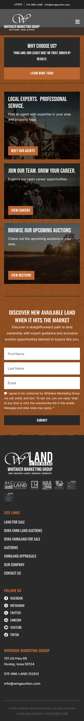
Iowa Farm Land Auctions (23, 530)
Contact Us (12, 573)
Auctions (11, 547)
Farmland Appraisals (20, 556)
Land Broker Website (29, 713)
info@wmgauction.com (22, 683)
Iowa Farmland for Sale (22, 539)
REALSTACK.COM (57, 713)
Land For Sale (14, 522)
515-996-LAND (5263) (21, 674)
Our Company (14, 564)
